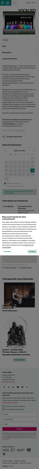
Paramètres (7, 251)
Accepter (32, 251)
